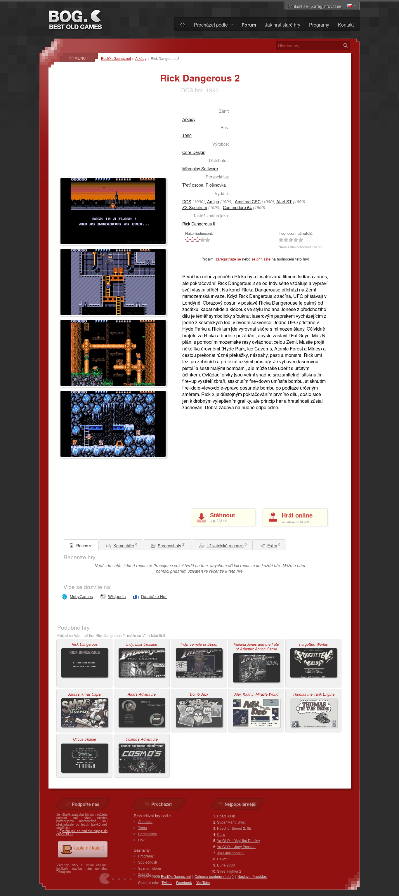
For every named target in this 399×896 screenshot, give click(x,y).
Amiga (213, 201)
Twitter (167, 882)
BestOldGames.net (116, 58)
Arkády (140, 58)
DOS (186, 201)
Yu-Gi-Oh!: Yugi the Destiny (238, 840)
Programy (319, 24)
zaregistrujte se (228, 259)
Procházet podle (211, 24)
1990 (187, 135)
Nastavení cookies (252, 876)
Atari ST (284, 201)
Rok (141, 839)
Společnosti (147, 861)
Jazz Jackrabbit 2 (230, 852)
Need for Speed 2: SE (234, 828)
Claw (221, 834)
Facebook (184, 882)
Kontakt (346, 24)
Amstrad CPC (248, 201)
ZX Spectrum (194, 207)
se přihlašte (260, 259)
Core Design (193, 152)
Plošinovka (216, 185)
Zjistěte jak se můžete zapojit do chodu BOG (81, 832)
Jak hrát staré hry (282, 24)
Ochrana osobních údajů (214, 876)
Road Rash (226, 815)
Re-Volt (222, 858)
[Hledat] (345, 45)
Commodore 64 (237, 207)
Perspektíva (147, 833)
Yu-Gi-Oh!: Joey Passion (236, 846)
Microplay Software (200, 168)
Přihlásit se (297, 6)
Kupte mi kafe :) (88, 847)
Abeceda (145, 821)
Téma (142, 827)
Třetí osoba (192, 185)
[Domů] (182, 24)
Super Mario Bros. (231, 821)
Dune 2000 (226, 864)
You (203, 882)
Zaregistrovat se (326, 6)
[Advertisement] (108, 139)
